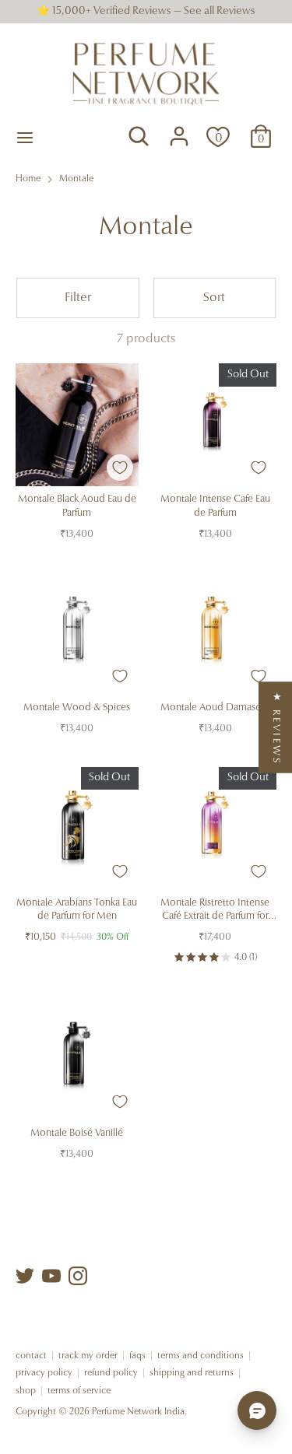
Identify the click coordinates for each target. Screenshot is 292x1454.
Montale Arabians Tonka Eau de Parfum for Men (76, 910)
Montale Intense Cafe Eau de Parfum (215, 506)
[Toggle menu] (24, 136)
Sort (214, 298)
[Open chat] (256, 1410)
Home (28, 179)
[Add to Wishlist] (120, 467)
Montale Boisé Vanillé (76, 1133)
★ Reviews (276, 727)
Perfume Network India (138, 1412)
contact (31, 1356)
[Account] (179, 129)
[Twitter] (25, 1276)
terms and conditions (200, 1356)
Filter (78, 298)
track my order (88, 1356)
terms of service (79, 1391)
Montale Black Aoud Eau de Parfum (77, 506)
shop (26, 1391)
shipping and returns (192, 1373)
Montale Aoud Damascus (214, 707)
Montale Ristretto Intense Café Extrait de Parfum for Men (214, 910)
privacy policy (44, 1373)
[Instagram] (78, 1276)
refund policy (111, 1373)
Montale (76, 179)
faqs (137, 1356)
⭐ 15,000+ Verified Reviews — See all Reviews (146, 11)
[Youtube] (51, 1276)
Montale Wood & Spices (76, 707)
